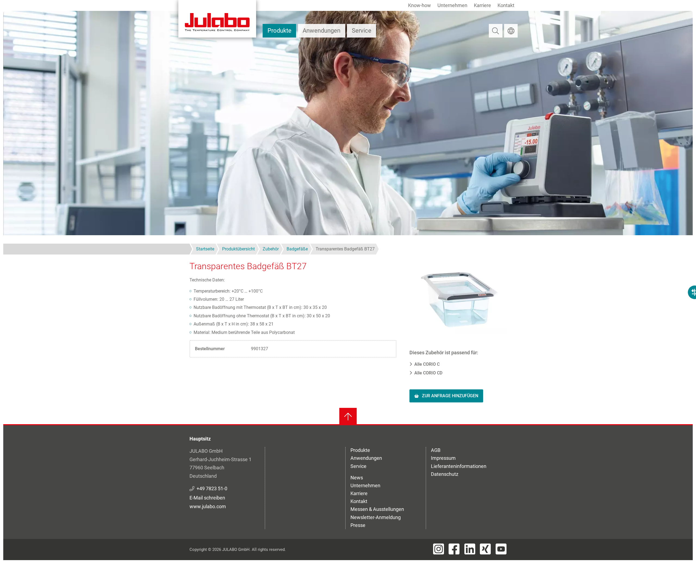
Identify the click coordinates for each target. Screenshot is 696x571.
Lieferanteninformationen (458, 466)
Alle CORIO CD (428, 373)
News (356, 477)
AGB (435, 450)
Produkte (279, 30)
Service (361, 30)
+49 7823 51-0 (212, 488)
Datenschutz (444, 474)
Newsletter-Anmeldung (375, 517)
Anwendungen (321, 30)
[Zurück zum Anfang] (348, 416)
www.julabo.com (207, 506)
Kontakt (506, 5)
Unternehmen (452, 5)
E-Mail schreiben (207, 498)
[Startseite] (217, 19)
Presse (357, 525)
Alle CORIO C (427, 364)
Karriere (482, 5)
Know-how (419, 5)
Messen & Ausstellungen (377, 509)
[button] (458, 296)
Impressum (443, 458)
